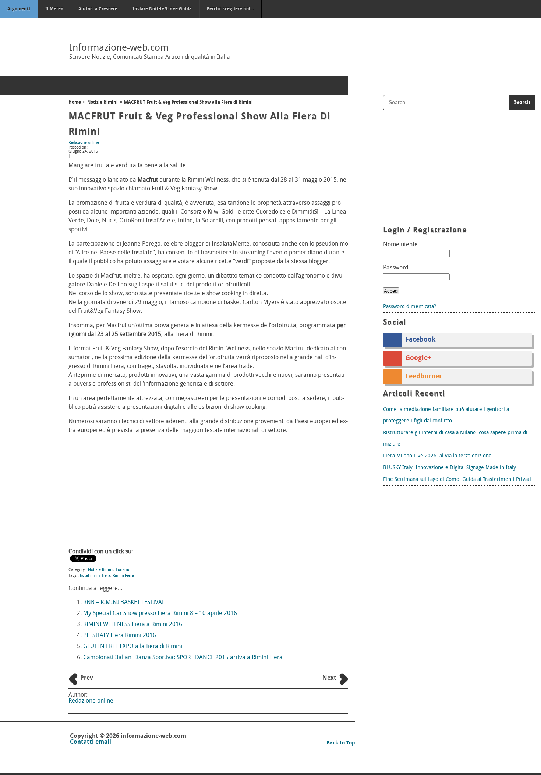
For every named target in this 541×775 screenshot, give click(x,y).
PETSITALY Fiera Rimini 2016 (119, 636)
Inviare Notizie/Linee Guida (162, 9)
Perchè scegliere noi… (230, 9)
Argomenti (18, 9)
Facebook (420, 340)
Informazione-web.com (119, 48)
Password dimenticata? (409, 307)
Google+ (418, 358)
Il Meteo (54, 9)
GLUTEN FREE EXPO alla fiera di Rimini (132, 647)
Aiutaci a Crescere (97, 9)
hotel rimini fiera (95, 576)
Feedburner (423, 377)
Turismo (123, 570)
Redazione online (83, 143)
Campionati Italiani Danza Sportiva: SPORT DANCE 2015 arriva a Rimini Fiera (183, 658)
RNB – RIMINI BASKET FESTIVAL (124, 603)
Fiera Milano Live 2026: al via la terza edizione (437, 456)
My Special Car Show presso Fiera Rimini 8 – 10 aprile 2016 (160, 614)
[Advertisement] (208, 491)
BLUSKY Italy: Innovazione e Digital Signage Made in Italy (449, 468)
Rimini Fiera (123, 576)
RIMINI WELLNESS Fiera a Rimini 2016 (132, 625)
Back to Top (340, 743)
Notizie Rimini (102, 102)
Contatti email (90, 742)
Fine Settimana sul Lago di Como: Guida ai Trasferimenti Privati (457, 479)
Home (74, 102)
